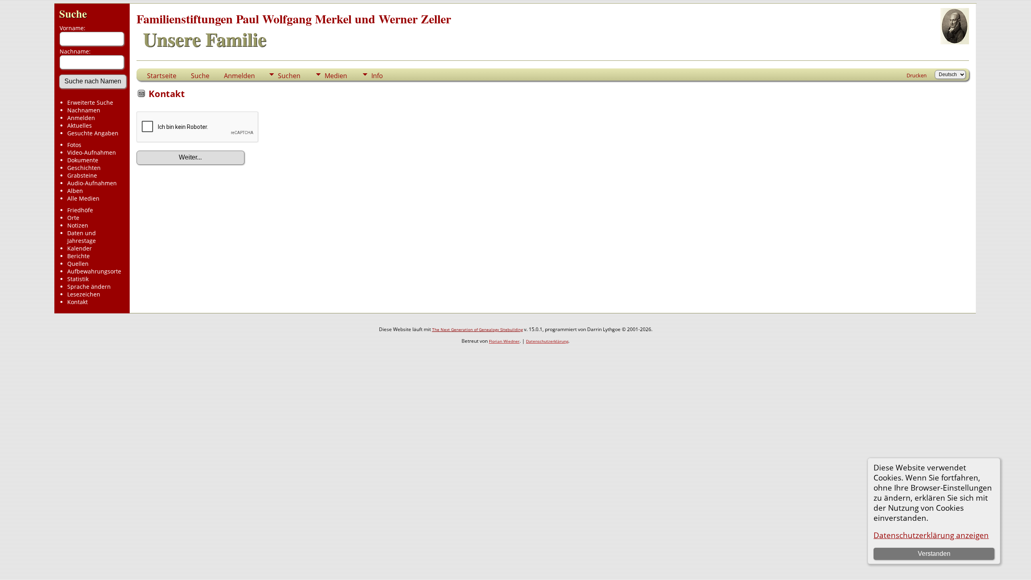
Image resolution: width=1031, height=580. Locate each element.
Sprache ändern (89, 286)
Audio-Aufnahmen (92, 183)
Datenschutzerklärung (547, 341)
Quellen (78, 263)
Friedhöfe (80, 210)
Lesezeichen (83, 294)
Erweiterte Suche (90, 102)
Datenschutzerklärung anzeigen (931, 535)
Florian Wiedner (504, 341)
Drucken (917, 75)
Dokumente (82, 160)
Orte (73, 218)
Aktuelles (79, 125)
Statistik (78, 279)
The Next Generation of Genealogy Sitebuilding (477, 329)
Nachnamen (83, 110)
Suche (73, 13)
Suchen (289, 75)
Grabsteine (82, 175)
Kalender (79, 248)
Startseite (161, 75)
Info (377, 75)
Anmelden (81, 118)
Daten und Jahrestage (81, 236)
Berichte (78, 256)
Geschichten (84, 168)
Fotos (74, 145)
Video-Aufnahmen (91, 152)
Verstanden (934, 553)
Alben (75, 191)
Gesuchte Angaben (92, 133)
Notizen (77, 225)
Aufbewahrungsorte (94, 271)
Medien (336, 75)
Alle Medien (83, 198)
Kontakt (77, 302)
